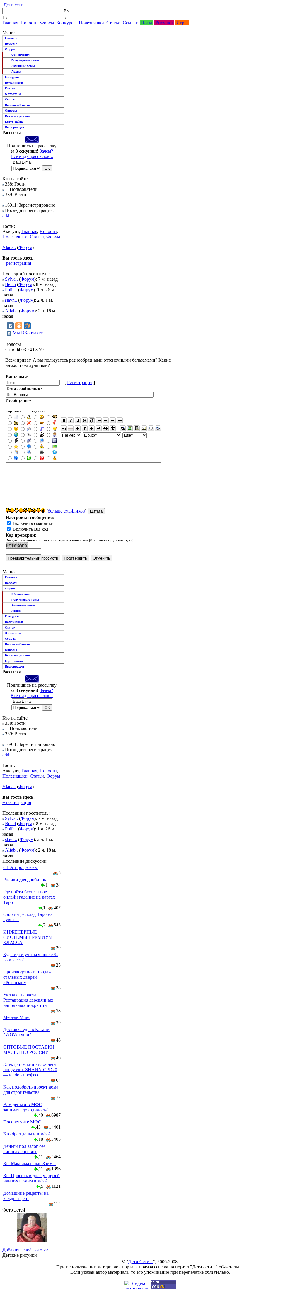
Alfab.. (11, 310)
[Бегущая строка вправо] (99, 428)
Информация (14, 127)
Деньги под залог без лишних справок (24, 1149)
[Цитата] (151, 428)
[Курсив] (71, 420)
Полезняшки (91, 22)
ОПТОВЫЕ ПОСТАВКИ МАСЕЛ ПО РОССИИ (28, 1049)
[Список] (64, 428)
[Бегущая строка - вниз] (78, 428)
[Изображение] (130, 428)
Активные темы (23, 66)
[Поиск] (4, 17)
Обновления (20, 54)
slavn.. (11, 300)
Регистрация (79, 382)
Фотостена (13, 93)
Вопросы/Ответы (18, 105)
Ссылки (131, 22)
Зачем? (46, 151)
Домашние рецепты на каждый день (26, 1196)
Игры (182, 22)
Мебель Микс (16, 1017)
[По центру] (106, 420)
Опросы (11, 110)
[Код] (158, 428)
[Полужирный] (64, 420)
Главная (10, 22)
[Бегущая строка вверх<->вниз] (113, 428)
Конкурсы (66, 22)
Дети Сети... (140, 1261)
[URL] (123, 428)
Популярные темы (25, 60)
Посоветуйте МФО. (23, 1121)
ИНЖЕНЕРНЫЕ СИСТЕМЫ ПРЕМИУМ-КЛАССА (28, 937)
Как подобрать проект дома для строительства (30, 1089)
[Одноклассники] (18, 325)
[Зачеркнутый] (85, 420)
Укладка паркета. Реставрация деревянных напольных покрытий (28, 1000)
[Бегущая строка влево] (92, 428)
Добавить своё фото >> (25, 1249)
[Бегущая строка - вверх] (85, 428)
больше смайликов (66, 510)
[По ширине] (120, 420)
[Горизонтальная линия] (71, 428)
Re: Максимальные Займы (29, 1163)
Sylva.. (11, 279)
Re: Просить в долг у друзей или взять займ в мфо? (31, 1178)
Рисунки (164, 22)
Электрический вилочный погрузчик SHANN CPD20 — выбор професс (30, 1069)
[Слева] (113, 420)
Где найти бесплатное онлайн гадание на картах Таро (29, 897)
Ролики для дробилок (24, 879)
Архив (16, 71)
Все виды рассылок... (32, 156)
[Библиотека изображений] (137, 428)
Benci (10, 284)
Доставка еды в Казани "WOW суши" (26, 1032)
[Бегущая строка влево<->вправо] (106, 428)
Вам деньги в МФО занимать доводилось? (25, 1107)
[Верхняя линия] (92, 420)
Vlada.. (9, 247)
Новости (29, 22)
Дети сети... (14, 4)
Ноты (146, 22)
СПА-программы (20, 867)
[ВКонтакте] (10, 325)
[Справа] (99, 420)
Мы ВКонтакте (28, 332)
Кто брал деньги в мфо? (27, 1133)
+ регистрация (16, 263)
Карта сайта (14, 121)
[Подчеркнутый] (78, 420)
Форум (47, 22)
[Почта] (144, 428)
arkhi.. (8, 215)
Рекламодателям (17, 116)
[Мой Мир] (27, 325)
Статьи (113, 22)
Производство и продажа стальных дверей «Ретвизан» (28, 977)
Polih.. (11, 289)
